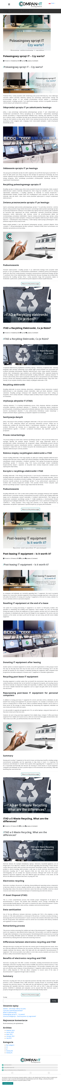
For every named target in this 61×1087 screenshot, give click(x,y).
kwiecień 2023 (10, 1030)
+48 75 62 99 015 (8, 1065)
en (7, 1047)
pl (6, 1049)
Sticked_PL (9, 1053)
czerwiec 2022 (10, 1036)
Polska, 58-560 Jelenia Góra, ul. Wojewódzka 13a (15, 1070)
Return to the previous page (30, 284)
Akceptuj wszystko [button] (7, 1083)
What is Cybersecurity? (10, 1012)
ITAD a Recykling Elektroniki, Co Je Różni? (27, 328)
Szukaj (5, 997)
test (24, 61)
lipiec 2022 (9, 1034)
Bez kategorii (10, 1045)
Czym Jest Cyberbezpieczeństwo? (13, 1010)
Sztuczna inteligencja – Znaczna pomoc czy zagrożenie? (19, 1016)
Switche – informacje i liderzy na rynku (14, 1009)
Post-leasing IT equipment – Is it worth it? (27, 553)
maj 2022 (9, 1038)
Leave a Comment (32, 61)
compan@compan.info (9, 1067)
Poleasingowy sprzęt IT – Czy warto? (24, 56)
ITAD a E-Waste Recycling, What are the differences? (25, 820)
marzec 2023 (10, 1032)
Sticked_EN (9, 1051)
